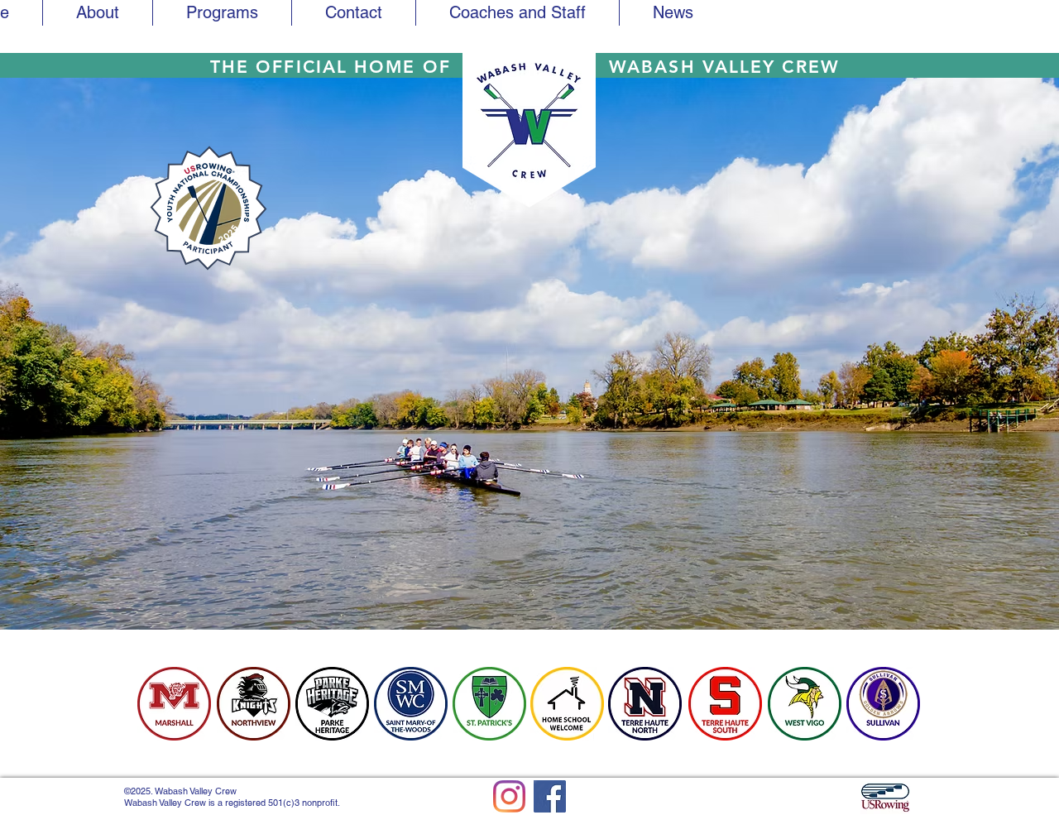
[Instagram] (509, 796)
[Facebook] (550, 796)
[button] (517, 13)
